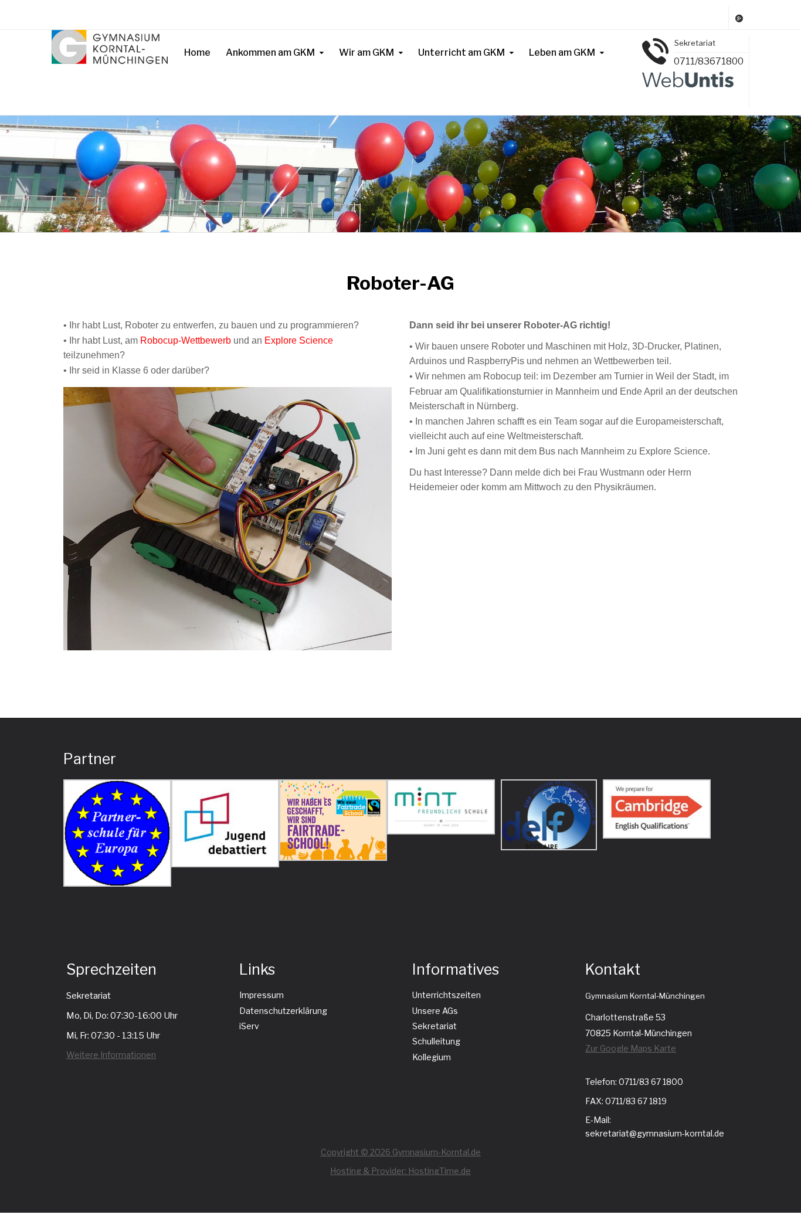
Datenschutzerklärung (283, 1011)
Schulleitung (436, 1041)
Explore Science (298, 340)
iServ (249, 1026)
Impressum (261, 995)
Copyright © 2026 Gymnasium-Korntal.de (401, 1152)
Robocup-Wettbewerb (185, 340)
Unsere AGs (435, 1011)
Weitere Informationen (111, 1055)
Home (197, 52)
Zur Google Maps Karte (630, 1048)
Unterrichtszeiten (446, 995)
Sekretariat (434, 1026)
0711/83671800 (709, 61)
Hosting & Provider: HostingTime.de (400, 1171)
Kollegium (431, 1057)
